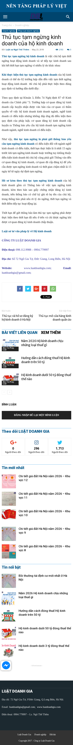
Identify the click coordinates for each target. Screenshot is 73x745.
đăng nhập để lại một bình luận (36, 415)
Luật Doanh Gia (24, 734)
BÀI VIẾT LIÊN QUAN (19, 333)
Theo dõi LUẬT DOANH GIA (25, 431)
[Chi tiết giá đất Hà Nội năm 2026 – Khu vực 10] (9, 514)
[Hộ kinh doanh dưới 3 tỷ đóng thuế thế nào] (9, 651)
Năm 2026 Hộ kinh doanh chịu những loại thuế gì (42, 343)
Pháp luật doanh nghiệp (28, 31)
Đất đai (53, 734)
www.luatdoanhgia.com (37, 268)
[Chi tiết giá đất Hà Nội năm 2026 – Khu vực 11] (9, 499)
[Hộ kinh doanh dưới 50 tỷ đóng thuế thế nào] (10, 379)
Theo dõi (13, 440)
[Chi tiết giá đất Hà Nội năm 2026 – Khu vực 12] (9, 481)
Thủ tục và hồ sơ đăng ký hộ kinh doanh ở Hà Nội (17, 317)
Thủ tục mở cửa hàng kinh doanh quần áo (54, 317)
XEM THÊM (51, 333)
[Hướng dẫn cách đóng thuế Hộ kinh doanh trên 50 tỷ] (10, 362)
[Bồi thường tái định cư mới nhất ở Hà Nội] (9, 581)
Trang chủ (7, 25)
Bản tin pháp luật (8, 349)
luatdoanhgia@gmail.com (16, 272)
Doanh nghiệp (22, 25)
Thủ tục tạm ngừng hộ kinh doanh (23, 56)
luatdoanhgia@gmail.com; (22, 707)
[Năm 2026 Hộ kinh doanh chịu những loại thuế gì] (10, 345)
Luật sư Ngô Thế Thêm (17, 49)
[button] (68, 17)
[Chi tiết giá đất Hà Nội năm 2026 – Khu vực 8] (9, 551)
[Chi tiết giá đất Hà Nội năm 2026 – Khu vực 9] (9, 534)
